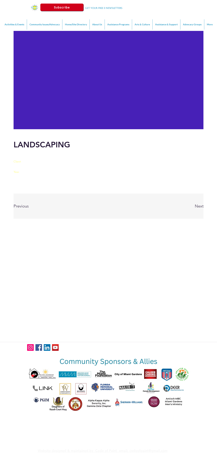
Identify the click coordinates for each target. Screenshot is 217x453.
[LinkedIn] (47, 347)
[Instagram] (30, 347)
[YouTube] (55, 347)
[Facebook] (38, 347)
